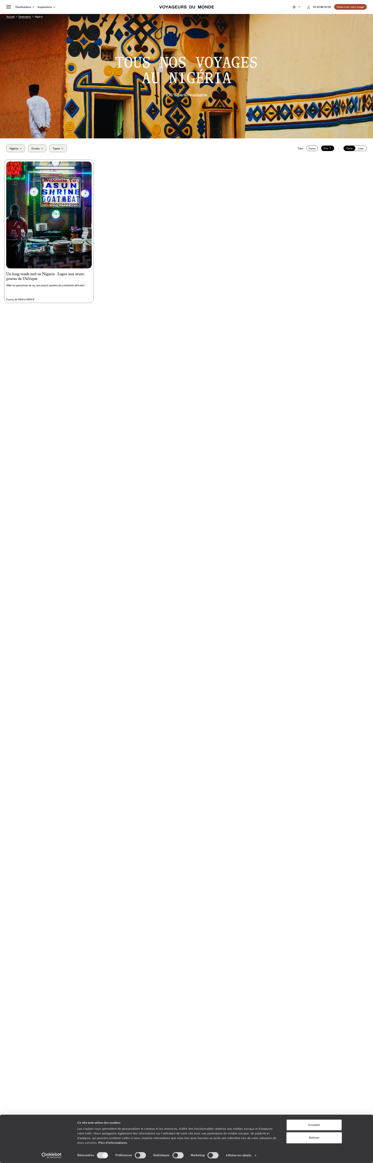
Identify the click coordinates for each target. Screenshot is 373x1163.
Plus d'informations (112, 1142)
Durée (312, 148)
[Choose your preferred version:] (296, 7)
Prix (326, 148)
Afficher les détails (238, 1155)
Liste (360, 148)
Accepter (314, 1124)
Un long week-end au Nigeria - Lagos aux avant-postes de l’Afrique (45, 276)
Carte (349, 148)
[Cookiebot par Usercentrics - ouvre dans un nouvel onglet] (52, 1155)
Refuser (314, 1137)
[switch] (140, 1155)
